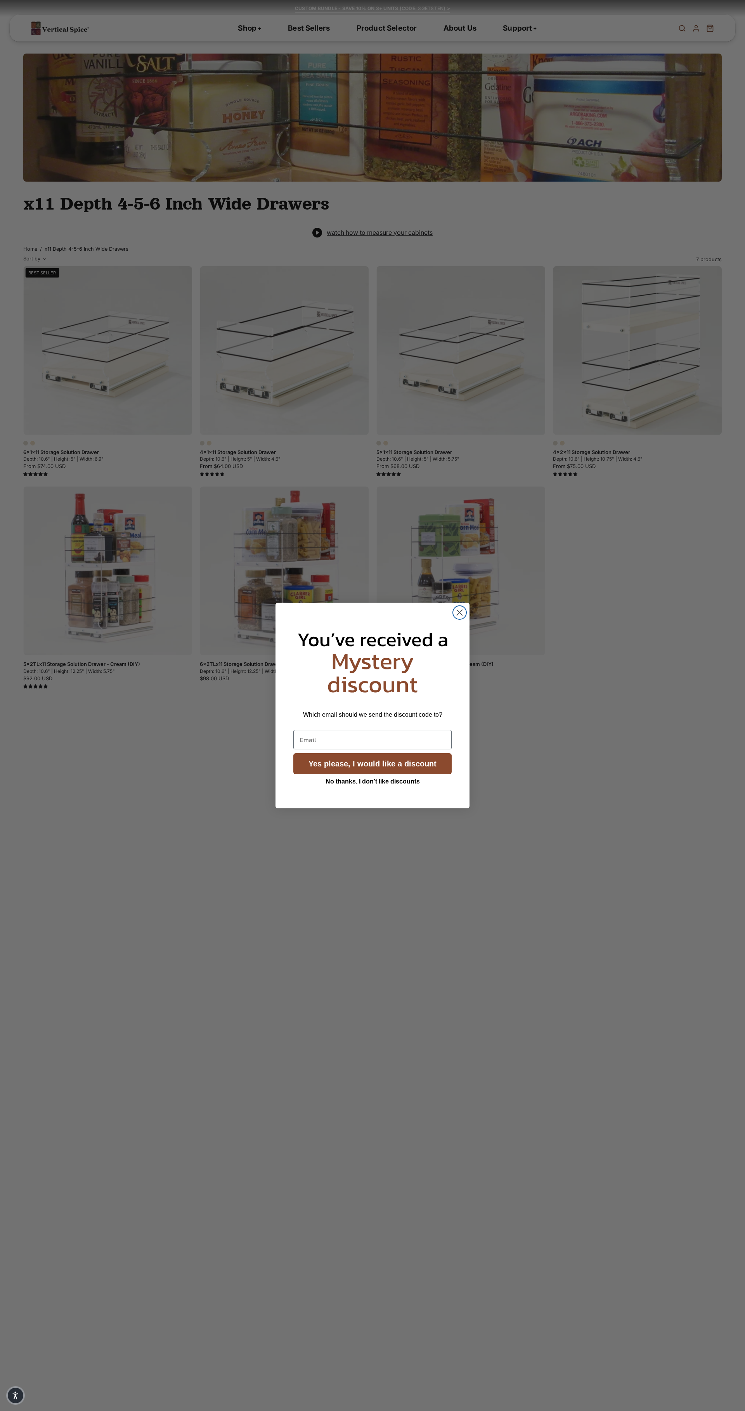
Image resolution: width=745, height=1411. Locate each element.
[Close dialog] (459, 612)
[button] (15, 1395)
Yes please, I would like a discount (372, 763)
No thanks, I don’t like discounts (373, 781)
